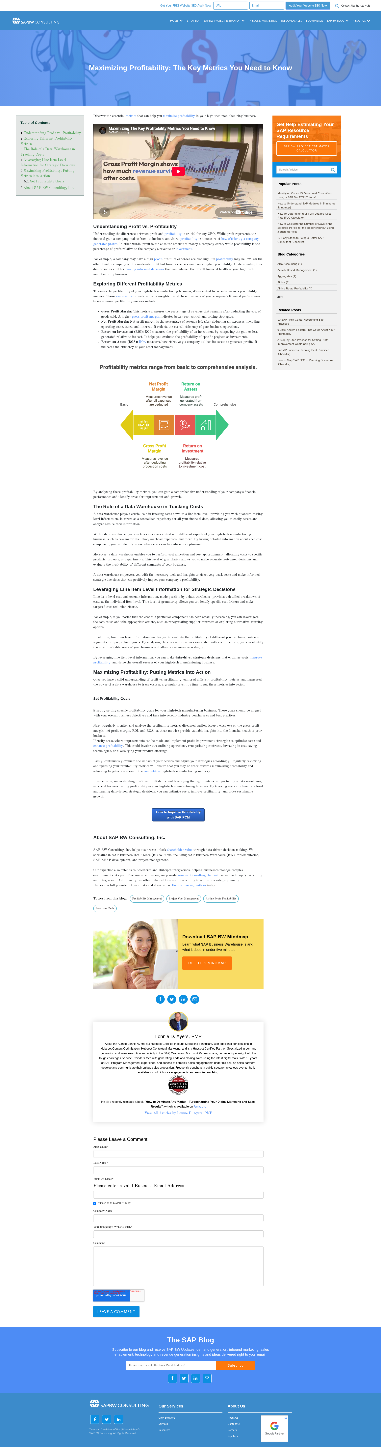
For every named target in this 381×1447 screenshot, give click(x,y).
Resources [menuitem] (164, 1430)
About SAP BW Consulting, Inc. (48, 188)
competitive (152, 771)
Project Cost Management (184, 899)
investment (184, 249)
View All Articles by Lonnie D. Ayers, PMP (178, 1113)
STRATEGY (193, 20)
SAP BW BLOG (335, 20)
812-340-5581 (355, 5)
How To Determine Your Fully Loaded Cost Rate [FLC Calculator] (304, 215)
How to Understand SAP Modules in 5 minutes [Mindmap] (306, 205)
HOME (174, 20)
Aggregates (286, 276)
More (279, 296)
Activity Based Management (297, 270)
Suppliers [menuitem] (233, 1436)
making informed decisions (144, 269)
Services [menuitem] (163, 1424)
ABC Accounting (289, 263)
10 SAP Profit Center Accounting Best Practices (300, 321)
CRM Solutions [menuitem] (167, 1417)
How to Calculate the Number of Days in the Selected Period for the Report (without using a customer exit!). (305, 227)
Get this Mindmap (207, 963)
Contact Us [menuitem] (234, 1424)
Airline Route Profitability (221, 899)
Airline (283, 282)
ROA (142, 342)
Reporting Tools (105, 908)
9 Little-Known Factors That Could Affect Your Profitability (306, 331)
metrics (131, 116)
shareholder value (179, 850)
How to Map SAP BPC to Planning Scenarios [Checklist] (305, 362)
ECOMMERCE (314, 20)
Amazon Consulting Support (198, 875)
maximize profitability (179, 116)
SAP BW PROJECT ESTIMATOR (222, 20)
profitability (173, 234)
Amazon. (200, 1106)
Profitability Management (147, 899)
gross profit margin (146, 316)
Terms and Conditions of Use (104, 1429)
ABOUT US (359, 20)
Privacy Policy (129, 1429)
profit (158, 259)
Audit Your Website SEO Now (308, 5)
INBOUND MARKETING (263, 20)
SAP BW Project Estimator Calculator (307, 148)
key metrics (124, 296)
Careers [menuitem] (232, 1430)
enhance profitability (108, 746)
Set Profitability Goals (47, 181)
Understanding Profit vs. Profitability (52, 133)
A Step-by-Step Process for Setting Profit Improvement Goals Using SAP (302, 341)
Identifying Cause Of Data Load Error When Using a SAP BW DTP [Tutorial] (304, 195)
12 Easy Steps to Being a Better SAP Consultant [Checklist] (300, 239)
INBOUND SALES (291, 20)
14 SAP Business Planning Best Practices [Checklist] (303, 352)
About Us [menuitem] (233, 1417)
